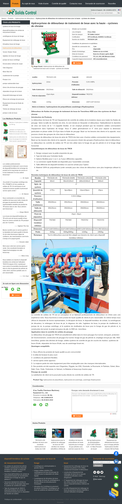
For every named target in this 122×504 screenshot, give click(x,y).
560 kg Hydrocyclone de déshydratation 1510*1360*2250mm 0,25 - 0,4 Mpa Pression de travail (94, 444)
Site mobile (98, 479)
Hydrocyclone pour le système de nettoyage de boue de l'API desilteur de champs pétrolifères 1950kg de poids (58, 445)
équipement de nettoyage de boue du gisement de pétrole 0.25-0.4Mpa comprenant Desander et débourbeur (76, 467)
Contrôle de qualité (59, 4)
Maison (6, 4)
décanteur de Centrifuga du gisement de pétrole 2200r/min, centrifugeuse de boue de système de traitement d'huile (46, 488)
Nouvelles (112, 4)
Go (119, 13)
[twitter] (116, 469)
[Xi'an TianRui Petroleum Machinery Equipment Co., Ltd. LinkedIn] (94, 472)
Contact (78, 63)
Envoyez (98, 465)
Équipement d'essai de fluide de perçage (13, 104)
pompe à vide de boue (10, 113)
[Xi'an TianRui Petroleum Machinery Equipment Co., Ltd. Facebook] (98, 472)
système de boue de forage (11, 26)
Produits (15, 4)
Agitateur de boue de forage (12, 56)
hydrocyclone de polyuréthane (53, 380)
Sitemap (102, 476)
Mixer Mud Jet (7, 72)
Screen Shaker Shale (10, 52)
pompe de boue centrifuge (11, 60)
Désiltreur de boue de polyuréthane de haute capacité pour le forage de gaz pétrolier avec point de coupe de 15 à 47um (76, 445)
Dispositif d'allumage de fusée (12, 95)
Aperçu (3, 18)
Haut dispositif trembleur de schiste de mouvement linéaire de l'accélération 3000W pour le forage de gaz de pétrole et (16, 476)
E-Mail (95, 476)
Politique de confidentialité (13, 499)
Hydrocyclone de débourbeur (24, 18)
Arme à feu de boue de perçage (13, 87)
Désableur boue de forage (11, 44)
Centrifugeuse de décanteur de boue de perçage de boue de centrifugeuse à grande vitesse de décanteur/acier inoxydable (47, 481)
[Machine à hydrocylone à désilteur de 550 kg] (5, 124)
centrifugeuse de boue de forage (13, 36)
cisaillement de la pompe (11, 75)
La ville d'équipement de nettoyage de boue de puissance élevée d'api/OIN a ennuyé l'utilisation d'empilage (76, 490)
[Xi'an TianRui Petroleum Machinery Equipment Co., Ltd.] (21, 12)
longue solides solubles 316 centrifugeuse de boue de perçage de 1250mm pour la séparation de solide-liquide (46, 473)
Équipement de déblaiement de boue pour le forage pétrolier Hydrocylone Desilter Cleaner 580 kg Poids (111, 444)
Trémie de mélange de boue (12, 109)
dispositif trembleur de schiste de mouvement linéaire (13, 31)
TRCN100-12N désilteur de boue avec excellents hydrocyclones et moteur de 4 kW (40, 444)
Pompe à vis (7, 79)
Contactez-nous (76, 4)
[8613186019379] (116, 485)
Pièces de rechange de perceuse (13, 99)
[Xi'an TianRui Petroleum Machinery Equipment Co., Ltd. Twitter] (101, 472)
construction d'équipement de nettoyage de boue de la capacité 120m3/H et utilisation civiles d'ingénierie (75, 474)
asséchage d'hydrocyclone (92, 380)
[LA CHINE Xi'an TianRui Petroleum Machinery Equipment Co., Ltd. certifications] (9, 152)
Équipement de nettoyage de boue (14, 40)
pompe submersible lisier (11, 83)
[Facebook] (116, 453)
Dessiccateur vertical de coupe (13, 64)
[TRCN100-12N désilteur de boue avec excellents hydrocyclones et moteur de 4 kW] (40, 433)
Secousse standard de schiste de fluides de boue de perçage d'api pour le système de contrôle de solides (16, 483)
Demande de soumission (95, 4)
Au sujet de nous (28, 4)
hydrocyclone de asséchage (73, 380)
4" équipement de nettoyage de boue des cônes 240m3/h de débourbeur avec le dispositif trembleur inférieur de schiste (76, 482)
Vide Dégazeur (8, 68)
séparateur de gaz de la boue (12, 91)
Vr (4, 11)
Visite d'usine (43, 4)
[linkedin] (116, 461)
